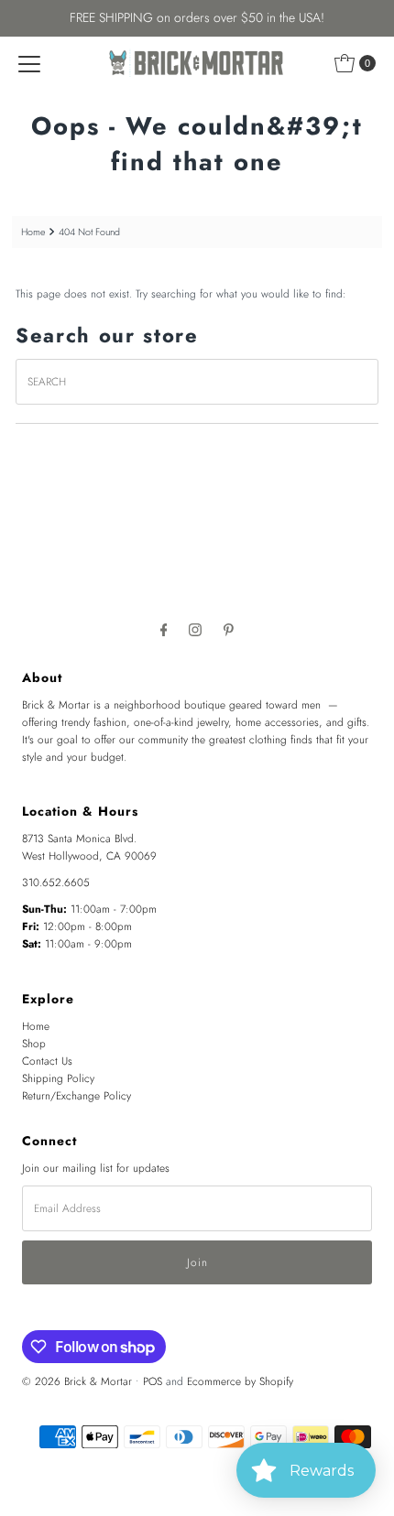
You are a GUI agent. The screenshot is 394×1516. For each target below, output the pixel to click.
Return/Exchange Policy (76, 1095)
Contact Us (47, 1060)
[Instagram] (195, 629)
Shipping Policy (58, 1078)
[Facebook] (164, 629)
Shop (34, 1043)
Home (33, 232)
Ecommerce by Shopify (240, 1381)
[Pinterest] (229, 629)
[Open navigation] (29, 63)
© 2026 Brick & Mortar (77, 1381)
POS (152, 1381)
